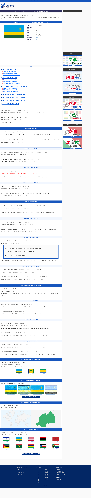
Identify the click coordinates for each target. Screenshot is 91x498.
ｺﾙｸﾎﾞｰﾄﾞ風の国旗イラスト (50, 394)
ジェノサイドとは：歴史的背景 (10, 88)
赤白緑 (46, 472)
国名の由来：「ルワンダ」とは (10, 79)
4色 (38, 480)
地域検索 (59, 469)
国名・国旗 (59, 479)
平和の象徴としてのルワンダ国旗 (10, 89)
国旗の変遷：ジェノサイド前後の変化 (11, 75)
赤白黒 (46, 475)
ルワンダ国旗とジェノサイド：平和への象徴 (14, 86)
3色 (36, 39)
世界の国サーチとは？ (22, 467)
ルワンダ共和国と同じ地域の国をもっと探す (31, 453)
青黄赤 (46, 479)
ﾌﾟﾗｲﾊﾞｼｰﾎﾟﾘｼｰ (21, 472)
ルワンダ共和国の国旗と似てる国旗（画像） (14, 94)
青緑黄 (37, 37)
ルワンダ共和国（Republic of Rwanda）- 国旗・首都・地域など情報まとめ (31, 11)
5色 (38, 482)
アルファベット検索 (61, 474)
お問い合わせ (20, 474)
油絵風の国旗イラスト (11, 394)
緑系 (38, 472)
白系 (38, 474)
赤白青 (46, 471)
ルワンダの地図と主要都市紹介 (10, 81)
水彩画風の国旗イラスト (37, 394)
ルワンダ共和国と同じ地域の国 (10, 104)
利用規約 (20, 470)
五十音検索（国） (60, 471)
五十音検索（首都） (61, 472)
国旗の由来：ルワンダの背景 (9, 71)
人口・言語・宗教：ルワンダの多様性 (11, 83)
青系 (38, 471)
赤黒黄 (46, 477)
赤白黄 (46, 474)
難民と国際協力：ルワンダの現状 (10, 91)
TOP (19, 469)
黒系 (38, 475)
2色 (38, 477)
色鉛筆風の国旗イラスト (24, 394)
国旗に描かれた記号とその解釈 (10, 73)
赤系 (38, 469)
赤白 (46, 469)
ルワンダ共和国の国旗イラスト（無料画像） (14, 97)
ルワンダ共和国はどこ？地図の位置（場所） (14, 101)
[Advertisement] (59, 6)
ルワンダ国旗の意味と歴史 (9, 69)
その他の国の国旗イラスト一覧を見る (31, 396)
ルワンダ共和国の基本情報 (9, 78)
